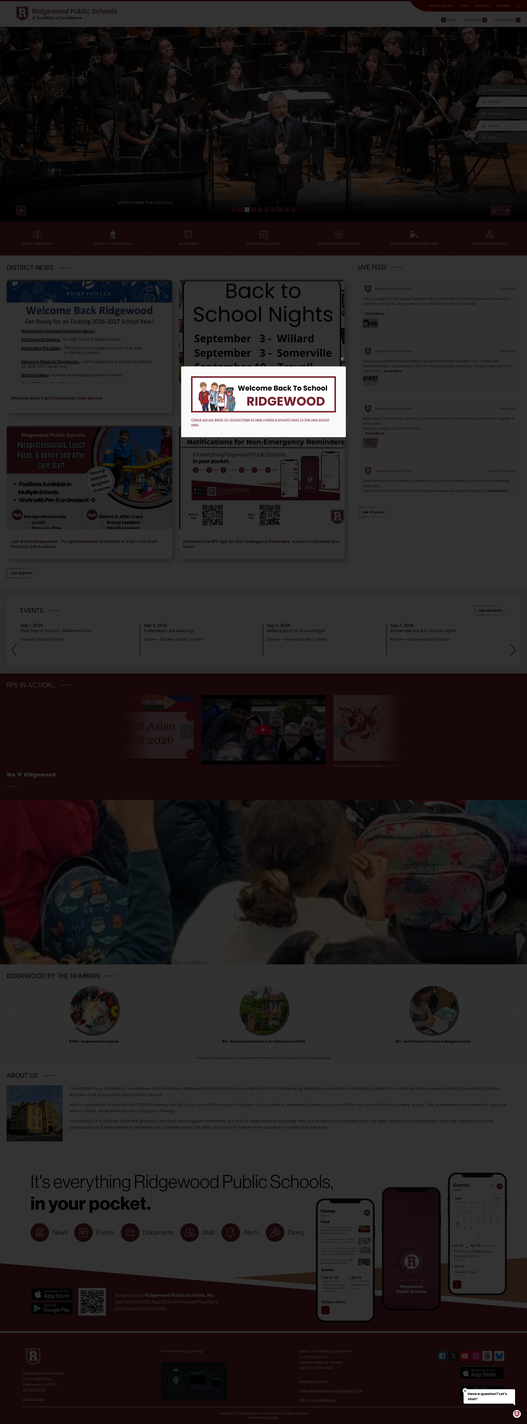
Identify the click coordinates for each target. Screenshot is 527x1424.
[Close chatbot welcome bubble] (465, 1390)
